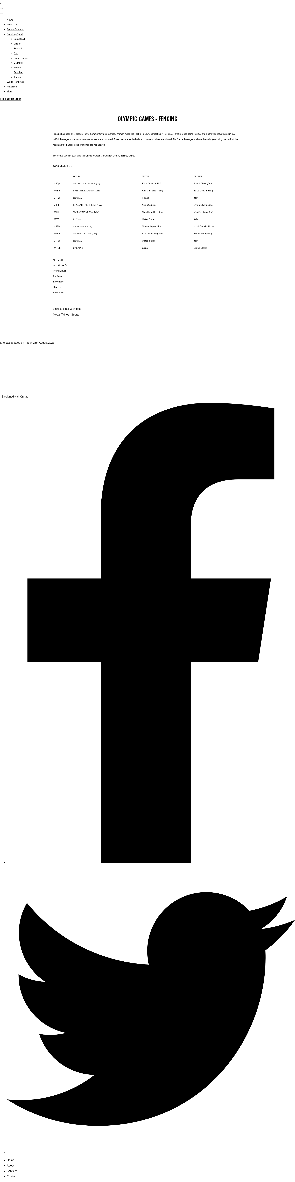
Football (18, 48)
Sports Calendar (15, 29)
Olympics (19, 62)
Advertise (12, 86)
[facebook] (151, 862)
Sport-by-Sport (15, 34)
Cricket (17, 43)
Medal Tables (61, 314)
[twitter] (151, 1151)
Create (24, 396)
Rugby (17, 67)
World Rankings (15, 81)
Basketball (19, 39)
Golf (16, 53)
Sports (75, 314)
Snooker (18, 72)
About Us (12, 24)
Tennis (17, 77)
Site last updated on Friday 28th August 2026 (27, 342)
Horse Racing (21, 58)
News (10, 19)
